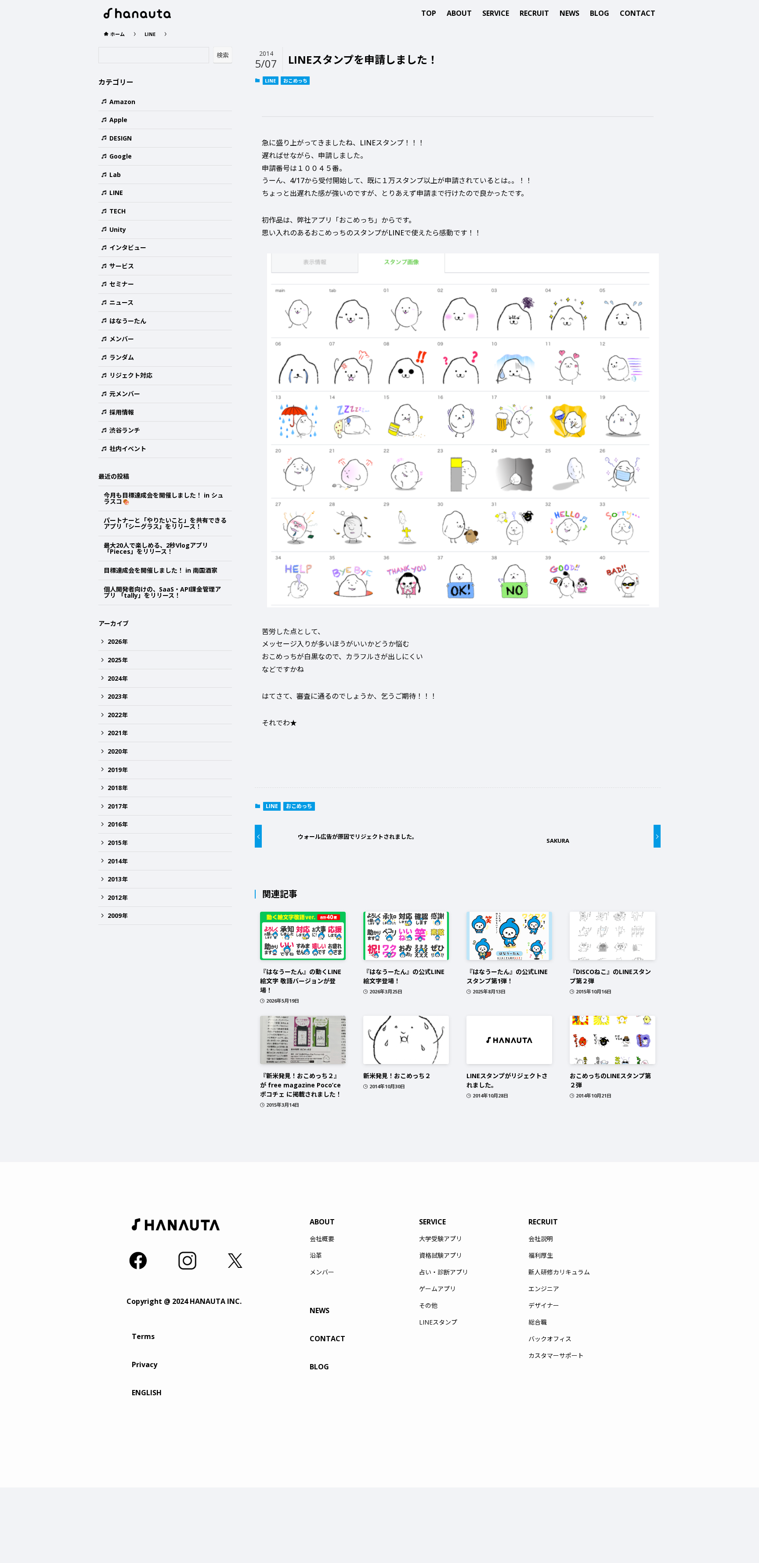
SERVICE (432, 1221)
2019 (118, 769)
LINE (270, 80)
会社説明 (540, 1239)
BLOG (319, 1366)
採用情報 (121, 412)
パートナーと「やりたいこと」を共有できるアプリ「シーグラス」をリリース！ (165, 523)
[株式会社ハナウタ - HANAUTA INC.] (137, 13)
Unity (117, 229)
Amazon (122, 101)
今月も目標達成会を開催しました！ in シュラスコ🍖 (164, 498)
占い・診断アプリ (443, 1272)
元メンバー (124, 394)
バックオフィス (549, 1339)
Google (120, 156)
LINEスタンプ (438, 1322)
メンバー (121, 339)
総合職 (537, 1322)
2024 (118, 678)
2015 (118, 842)
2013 (118, 879)
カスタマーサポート (556, 1356)
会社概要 (322, 1239)
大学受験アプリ (440, 1239)
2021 (118, 733)
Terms (143, 1336)
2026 (118, 641)
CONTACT (327, 1338)
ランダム (121, 357)
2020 (118, 751)
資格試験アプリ (440, 1256)
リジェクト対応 (130, 375)
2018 (118, 787)
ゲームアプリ (437, 1289)
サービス (121, 266)
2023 (118, 696)
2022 (118, 715)
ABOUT (322, 1221)
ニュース (121, 302)
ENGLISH (147, 1392)
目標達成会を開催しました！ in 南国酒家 (160, 570)
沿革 (316, 1256)
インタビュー (127, 247)
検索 (223, 55)
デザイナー (543, 1306)
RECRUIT (543, 1221)
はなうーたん (127, 321)
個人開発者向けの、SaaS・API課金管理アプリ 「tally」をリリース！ (162, 592)
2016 (118, 824)
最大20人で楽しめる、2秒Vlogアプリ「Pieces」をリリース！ (156, 548)
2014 (118, 861)
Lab (115, 174)
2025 (118, 660)
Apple (118, 120)
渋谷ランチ (124, 430)
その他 (428, 1306)
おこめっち (295, 80)
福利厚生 (540, 1256)
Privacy (144, 1364)
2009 (118, 915)
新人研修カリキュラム (559, 1272)
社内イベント (127, 448)
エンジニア (543, 1289)
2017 (118, 806)
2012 (118, 897)
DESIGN (120, 138)
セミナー (121, 284)
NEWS (319, 1310)
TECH (117, 211)
